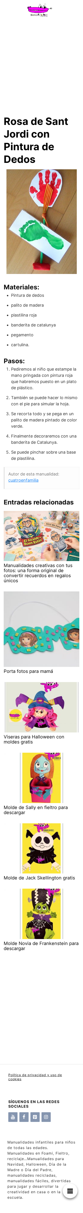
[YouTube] (13, 1117)
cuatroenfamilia (23, 480)
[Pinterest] (35, 1117)
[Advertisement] (41, 64)
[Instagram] (46, 1117)
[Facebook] (24, 1117)
